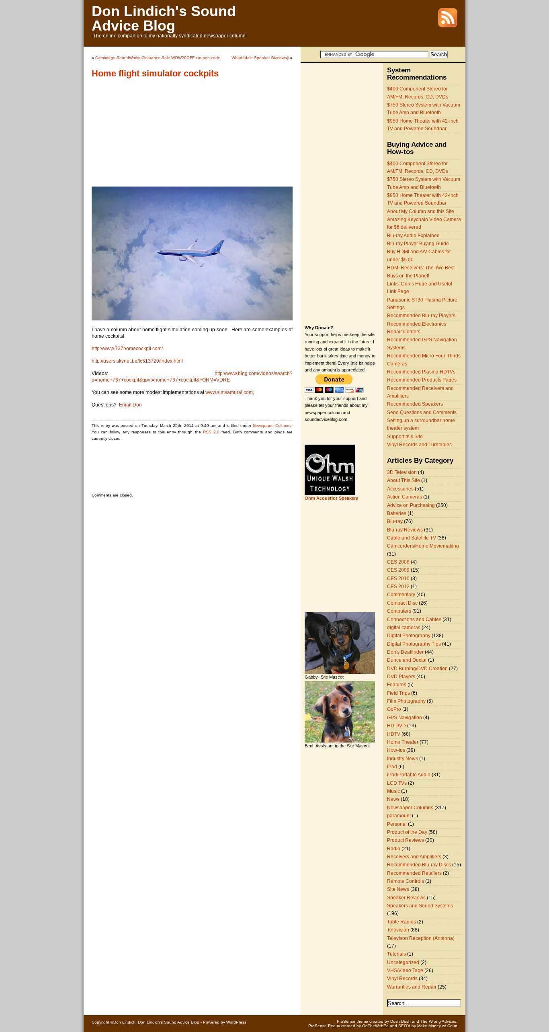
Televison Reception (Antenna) (421, 938)
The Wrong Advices (438, 1021)
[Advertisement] (142, 136)
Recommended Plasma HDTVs (421, 372)
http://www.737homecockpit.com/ (127, 348)
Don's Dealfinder (405, 652)
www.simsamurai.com (229, 392)
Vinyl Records (402, 978)
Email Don (130, 405)
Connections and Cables (414, 619)
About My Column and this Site (420, 211)
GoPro (394, 709)
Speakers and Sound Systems (420, 906)
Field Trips (398, 693)
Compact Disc (402, 603)
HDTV (393, 734)
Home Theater (402, 742)
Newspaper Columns (272, 425)
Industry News (402, 758)
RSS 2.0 (211, 432)
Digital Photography (408, 635)
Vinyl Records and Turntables (419, 444)
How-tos (396, 750)
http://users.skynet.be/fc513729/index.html (137, 361)
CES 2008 (398, 562)
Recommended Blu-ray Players (421, 315)
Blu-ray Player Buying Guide (418, 243)
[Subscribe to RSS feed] (447, 26)
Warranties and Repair (411, 987)
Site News (398, 889)
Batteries (396, 513)
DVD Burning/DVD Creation (417, 668)
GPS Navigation (404, 717)
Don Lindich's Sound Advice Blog (164, 18)
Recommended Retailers (414, 873)
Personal (397, 824)
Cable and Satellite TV (411, 538)
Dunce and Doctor (407, 660)
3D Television (402, 472)
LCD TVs (397, 783)
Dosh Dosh (400, 1021)
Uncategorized (403, 962)
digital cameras (403, 627)
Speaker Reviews (406, 898)
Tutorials (396, 954)
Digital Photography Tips (414, 644)
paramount (399, 816)
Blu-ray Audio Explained (413, 235)
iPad (392, 766)
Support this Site (405, 436)
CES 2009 (398, 570)
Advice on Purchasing (411, 505)
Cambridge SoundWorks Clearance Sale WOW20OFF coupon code (157, 57)
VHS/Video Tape (405, 970)
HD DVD (396, 725)
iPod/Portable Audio (408, 775)
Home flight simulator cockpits (155, 73)
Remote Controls (405, 881)
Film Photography (406, 701)
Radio (393, 848)
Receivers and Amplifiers (414, 857)
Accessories (400, 489)
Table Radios (401, 922)
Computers (399, 611)
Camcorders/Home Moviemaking (423, 546)
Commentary (401, 594)
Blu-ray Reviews (405, 530)
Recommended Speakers (415, 404)
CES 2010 (398, 578)
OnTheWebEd (375, 1026)
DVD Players (401, 676)
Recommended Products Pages (422, 380)
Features (396, 684)
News (393, 799)
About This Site (403, 480)
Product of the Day (407, 832)
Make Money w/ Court (437, 1026)
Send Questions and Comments (422, 412)
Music (393, 791)
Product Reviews (405, 840)
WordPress (236, 1022)
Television (398, 930)
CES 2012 (398, 586)
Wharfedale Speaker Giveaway (260, 57)
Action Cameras (404, 497)
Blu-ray (395, 521)
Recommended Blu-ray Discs (419, 865)
